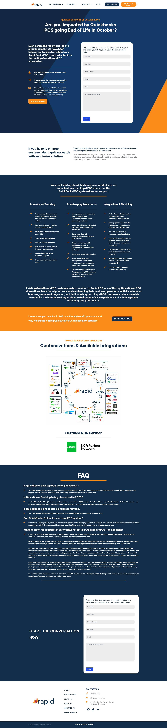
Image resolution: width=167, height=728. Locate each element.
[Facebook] (88, 709)
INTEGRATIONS (55, 4)
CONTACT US (69, 708)
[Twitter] (93, 709)
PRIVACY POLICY (70, 712)
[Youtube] (98, 709)
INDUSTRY (85, 4)
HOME (66, 690)
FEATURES (71, 4)
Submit (87, 119)
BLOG (98, 4)
